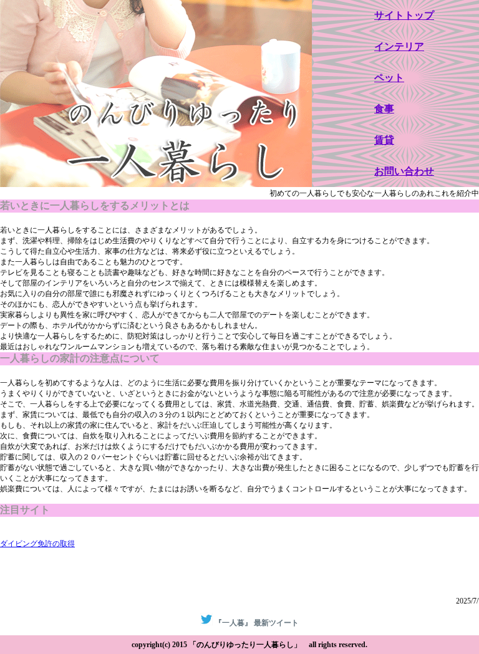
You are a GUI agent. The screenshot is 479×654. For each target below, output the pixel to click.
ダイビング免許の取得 (37, 543)
